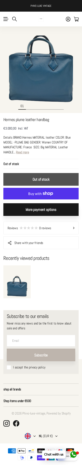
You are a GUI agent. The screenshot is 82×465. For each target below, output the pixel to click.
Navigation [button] (5, 19)
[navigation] (29, 106)
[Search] (14, 19)
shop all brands (12, 389)
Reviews (29, 228)
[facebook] (16, 423)
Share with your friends (28, 243)
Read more (22, 152)
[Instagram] (6, 423)
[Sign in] (68, 19)
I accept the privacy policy (29, 367)
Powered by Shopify (58, 413)
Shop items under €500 (17, 401)
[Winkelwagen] (76, 19)
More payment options (41, 209)
